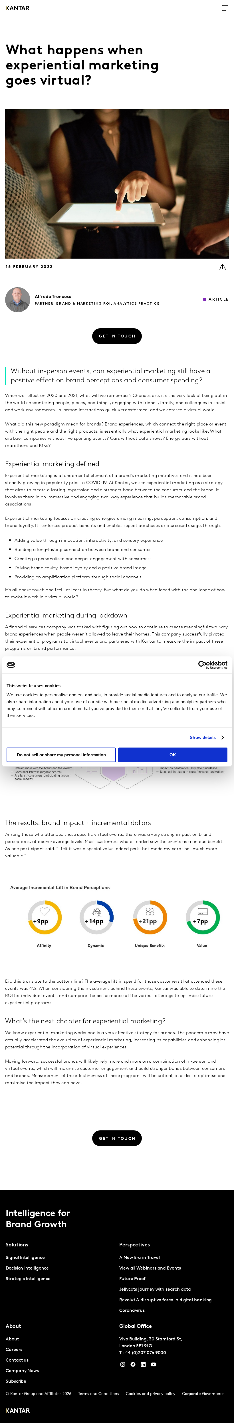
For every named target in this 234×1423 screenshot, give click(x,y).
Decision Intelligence (27, 1268)
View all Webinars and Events (150, 1268)
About (12, 1339)
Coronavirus (132, 1310)
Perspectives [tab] (134, 1245)
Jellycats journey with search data (155, 1289)
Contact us (17, 1360)
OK (173, 754)
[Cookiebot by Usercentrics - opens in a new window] (202, 665)
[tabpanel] (60, 1268)
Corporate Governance (203, 1394)
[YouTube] (143, 1366)
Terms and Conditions (98, 1394)
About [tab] (13, 1326)
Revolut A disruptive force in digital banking (165, 1300)
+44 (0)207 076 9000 (144, 1353)
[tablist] (117, 1306)
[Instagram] (122, 1366)
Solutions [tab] (17, 1245)
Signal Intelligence (25, 1258)
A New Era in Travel (139, 1258)
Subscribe (16, 1381)
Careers (14, 1350)
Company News (22, 1371)
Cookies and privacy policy (150, 1394)
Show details (203, 737)
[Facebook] (133, 1366)
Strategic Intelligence (28, 1279)
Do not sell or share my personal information (61, 754)
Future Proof (132, 1279)
